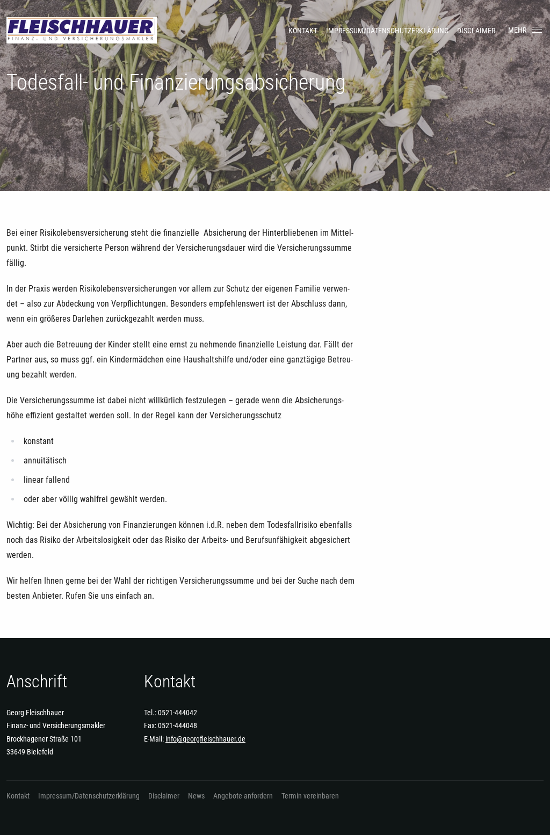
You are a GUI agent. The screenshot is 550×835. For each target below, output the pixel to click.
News (196, 796)
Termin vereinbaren (310, 796)
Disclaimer (476, 30)
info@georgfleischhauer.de (205, 739)
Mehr (517, 30)
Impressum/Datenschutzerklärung (387, 30)
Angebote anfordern (243, 796)
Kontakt (302, 30)
